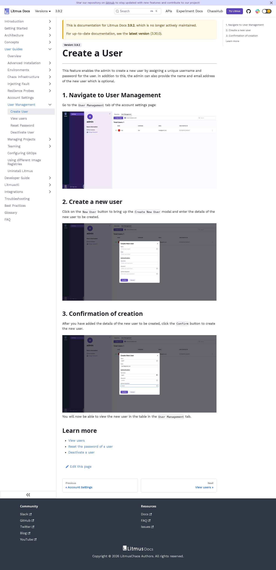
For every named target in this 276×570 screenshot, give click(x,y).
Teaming (14, 146)
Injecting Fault (18, 84)
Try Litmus (234, 11)
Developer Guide (17, 178)
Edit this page (80, 466)
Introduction (14, 21)
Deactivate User (22, 132)
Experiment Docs (189, 11)
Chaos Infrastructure (23, 77)
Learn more (232, 41)
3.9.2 (58, 11)
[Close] (271, 2)
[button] (266, 11)
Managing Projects (21, 139)
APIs (169, 11)
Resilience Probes (21, 91)
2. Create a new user (238, 30)
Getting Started (16, 28)
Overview (14, 56)
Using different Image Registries (24, 162)
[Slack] (257, 11)
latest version (139, 33)
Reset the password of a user (90, 446)
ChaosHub (215, 11)
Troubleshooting (17, 199)
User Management (21, 104)
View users (19, 118)
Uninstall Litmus (20, 171)
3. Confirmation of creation (242, 35)
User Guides (14, 49)
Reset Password (22, 125)
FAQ (8, 219)
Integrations (14, 192)
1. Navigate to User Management (245, 24)
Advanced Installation (24, 63)
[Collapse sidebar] (28, 494)
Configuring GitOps (22, 153)
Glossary (11, 212)
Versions (41, 11)
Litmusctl (12, 185)
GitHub (110, 2)
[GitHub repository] (248, 11)
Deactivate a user (81, 452)
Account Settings (21, 98)
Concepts (12, 42)
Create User (19, 111)
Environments (18, 70)
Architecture (14, 35)
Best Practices (15, 205)
